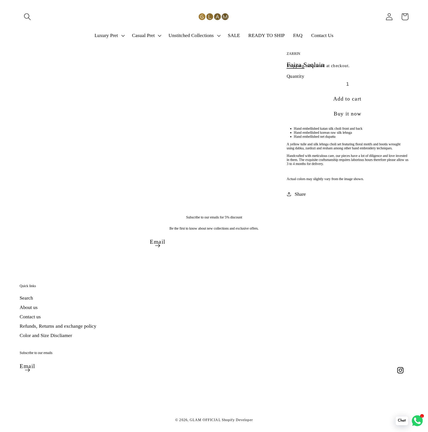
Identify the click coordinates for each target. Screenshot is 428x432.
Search (26, 298)
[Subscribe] (157, 246)
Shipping (296, 65)
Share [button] (300, 194)
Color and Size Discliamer (46, 335)
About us (29, 307)
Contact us (30, 316)
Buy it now (347, 114)
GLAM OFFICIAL (206, 420)
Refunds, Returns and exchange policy (58, 326)
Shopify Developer (237, 420)
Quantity (296, 76)
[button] (27, 17)
